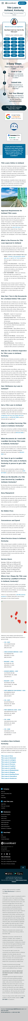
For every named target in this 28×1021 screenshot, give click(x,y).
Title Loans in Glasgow (8, 772)
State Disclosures (4, 824)
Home (11, 13)
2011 (21, 48)
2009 (14, 52)
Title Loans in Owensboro (9, 776)
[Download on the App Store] (9, 873)
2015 (14, 45)
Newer (21, 55)
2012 (14, 48)
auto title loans (16, 227)
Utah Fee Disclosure (5, 826)
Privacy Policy (4, 816)
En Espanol (3, 837)
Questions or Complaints (6, 828)
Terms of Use (3, 818)
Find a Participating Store (6, 793)
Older (14, 55)
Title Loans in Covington (8, 762)
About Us (3, 791)
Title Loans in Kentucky (19, 13)
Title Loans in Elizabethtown (10, 770)
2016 (7, 45)
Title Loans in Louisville (8, 768)
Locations (3, 808)
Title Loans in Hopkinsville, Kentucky (8, 861)
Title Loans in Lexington (8, 760)
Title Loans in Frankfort (8, 766)
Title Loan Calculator (5, 806)
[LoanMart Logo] (11, 3)
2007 (7, 55)
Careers (2, 795)
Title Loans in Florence (8, 764)
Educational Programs (5, 814)
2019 (7, 42)
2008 (21, 52)
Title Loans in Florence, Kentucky (8, 863)
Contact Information (5, 839)
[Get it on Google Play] (18, 873)
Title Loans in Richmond (8, 758)
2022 (7, 38)
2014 (21, 45)
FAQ (2, 835)
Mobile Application (5, 822)
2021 (14, 38)
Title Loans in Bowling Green (10, 774)
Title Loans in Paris (7, 756)
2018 (14, 42)
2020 (21, 38)
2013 (7, 48)
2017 (21, 42)
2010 (7, 52)
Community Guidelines (6, 820)
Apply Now (3, 804)
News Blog (3, 797)
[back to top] (23, 867)
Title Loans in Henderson (9, 778)
